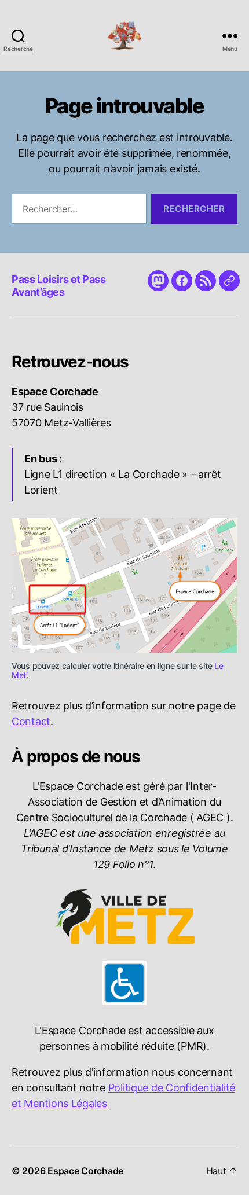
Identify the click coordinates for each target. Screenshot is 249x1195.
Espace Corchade (85, 1170)
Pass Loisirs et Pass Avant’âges (58, 286)
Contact (31, 721)
